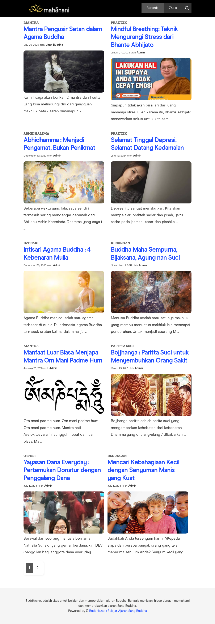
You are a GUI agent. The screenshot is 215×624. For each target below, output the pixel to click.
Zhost (173, 7)
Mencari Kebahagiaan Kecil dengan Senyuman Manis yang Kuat (143, 470)
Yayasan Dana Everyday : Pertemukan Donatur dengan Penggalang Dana (62, 470)
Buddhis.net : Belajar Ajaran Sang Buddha (118, 610)
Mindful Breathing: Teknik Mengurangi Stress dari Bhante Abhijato (144, 37)
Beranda (153, 7)
